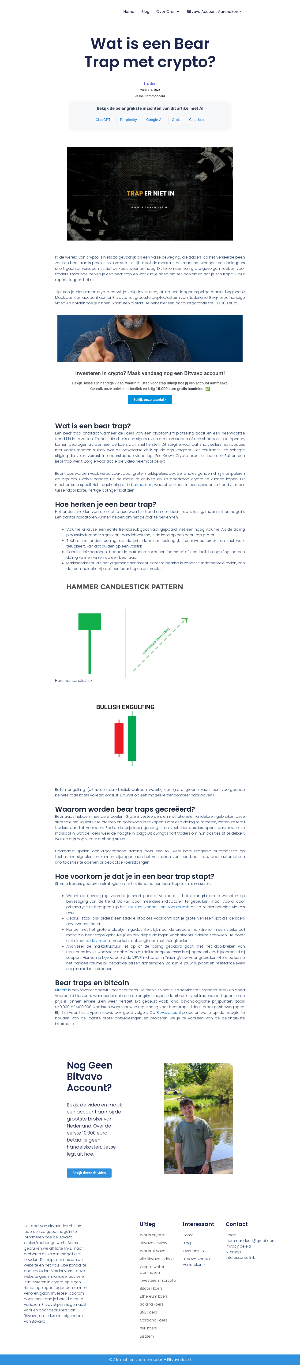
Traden (150, 83)
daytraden (100, 940)
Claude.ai (197, 119)
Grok (176, 119)
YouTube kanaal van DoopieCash (158, 907)
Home (128, 11)
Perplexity (128, 119)
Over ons (165, 11)
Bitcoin (61, 990)
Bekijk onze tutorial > (150, 400)
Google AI (154, 119)
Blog (145, 11)
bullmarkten (141, 484)
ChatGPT (103, 119)
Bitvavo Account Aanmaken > (214, 11)
